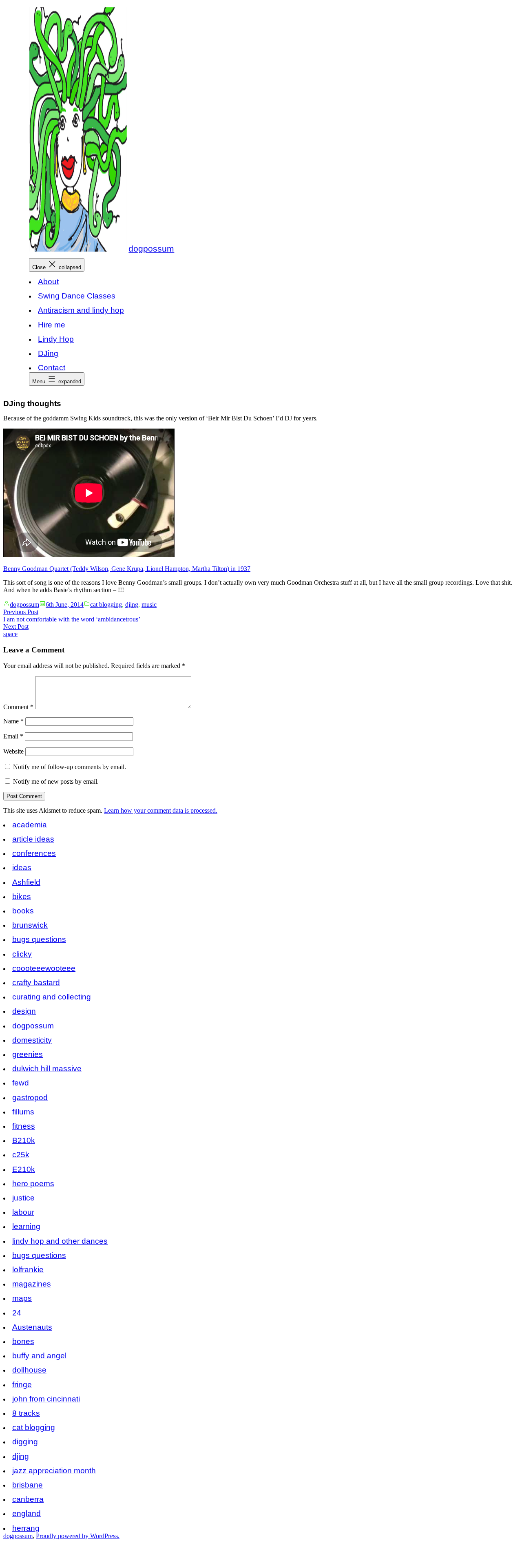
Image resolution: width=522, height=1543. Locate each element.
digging (25, 1441)
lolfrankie (28, 1269)
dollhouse (29, 1370)
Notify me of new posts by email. (56, 781)
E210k (23, 1169)
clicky (22, 954)
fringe (22, 1384)
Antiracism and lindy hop (81, 310)
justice (23, 1198)
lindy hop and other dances (60, 1241)
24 (16, 1313)
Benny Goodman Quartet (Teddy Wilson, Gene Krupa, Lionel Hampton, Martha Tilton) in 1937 (126, 568)
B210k (23, 1140)
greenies (27, 1054)
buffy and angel (39, 1355)
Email (13, 736)
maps (22, 1298)
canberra (28, 1499)
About (48, 281)
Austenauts (32, 1327)
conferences (34, 853)
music (149, 604)
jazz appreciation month (54, 1470)
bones (23, 1341)
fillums (23, 1112)
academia (29, 824)
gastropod (30, 1097)
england (26, 1513)
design (24, 1011)
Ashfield (26, 882)
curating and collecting (51, 997)
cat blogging (106, 604)
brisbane (27, 1485)
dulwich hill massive (47, 1068)
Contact (51, 367)
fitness (23, 1126)
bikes (21, 896)
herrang (26, 1528)
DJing (48, 353)
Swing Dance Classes (76, 296)
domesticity (32, 1040)
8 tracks (26, 1413)
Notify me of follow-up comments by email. (69, 766)
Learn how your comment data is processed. (160, 810)
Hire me (51, 325)
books (23, 910)
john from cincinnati (46, 1399)
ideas (21, 867)
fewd (20, 1083)
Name (13, 721)
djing (131, 604)
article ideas (33, 839)
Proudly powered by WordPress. (77, 1535)
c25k (20, 1154)
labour (23, 1212)
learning (26, 1226)
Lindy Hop (56, 339)
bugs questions (39, 939)
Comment (18, 706)
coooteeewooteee (43, 968)
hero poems (33, 1183)
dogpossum (151, 248)
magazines (31, 1284)
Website (13, 751)
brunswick (30, 925)
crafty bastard (36, 982)
